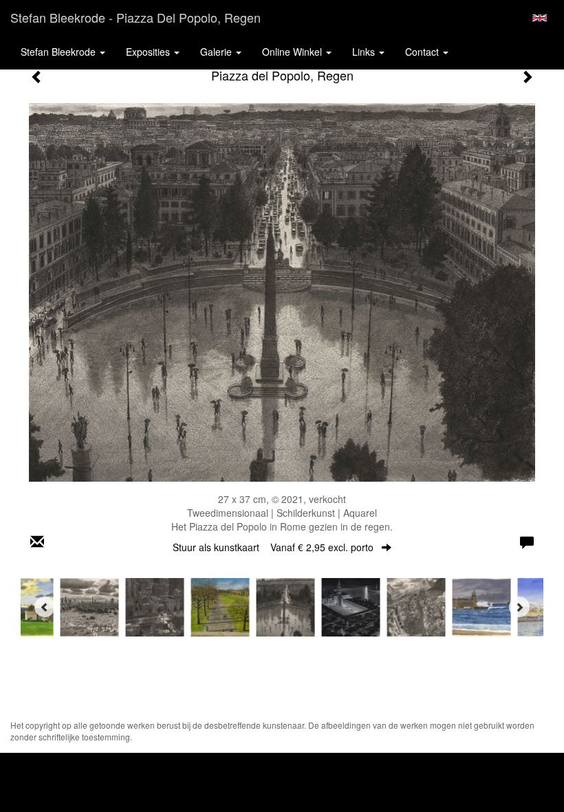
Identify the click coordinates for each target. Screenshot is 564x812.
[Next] (519, 607)
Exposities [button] (149, 51)
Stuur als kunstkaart (273, 547)
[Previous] (44, 607)
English (539, 18)
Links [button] (365, 51)
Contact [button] (423, 51)
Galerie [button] (217, 51)
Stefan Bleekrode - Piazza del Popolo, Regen (135, 17)
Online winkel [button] (293, 51)
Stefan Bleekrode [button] (59, 51)
